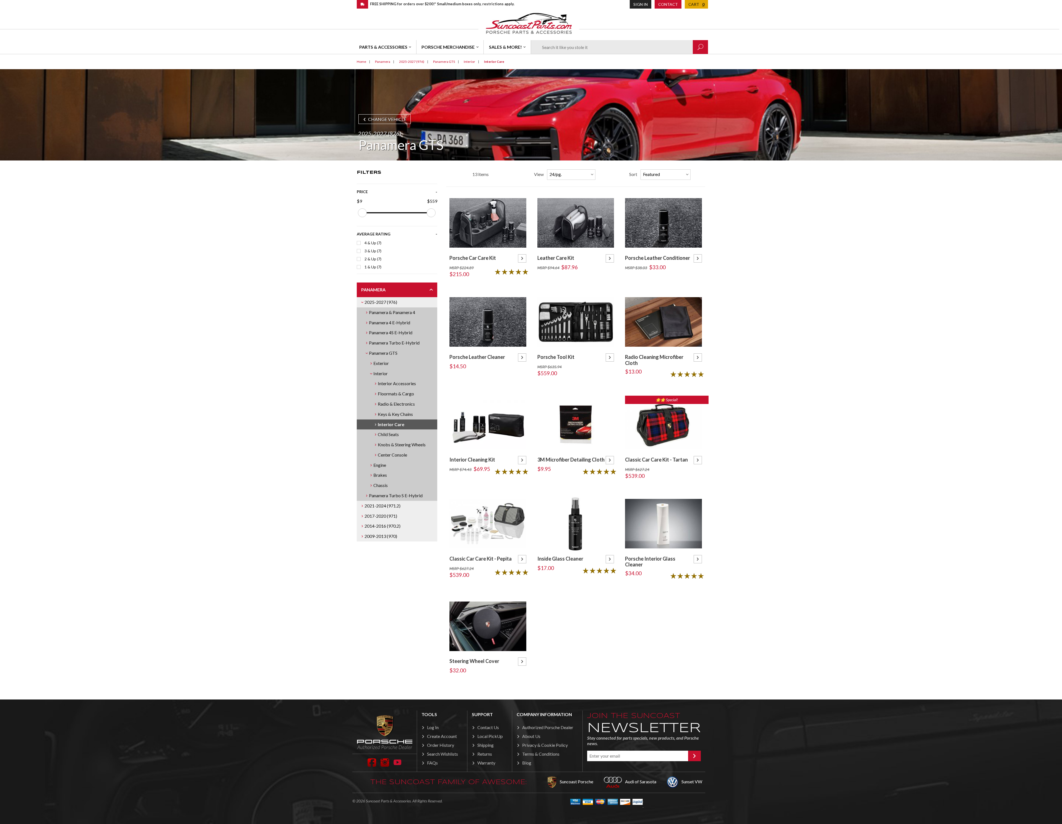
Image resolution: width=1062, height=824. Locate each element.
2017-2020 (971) (381, 516)
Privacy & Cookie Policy (545, 745)
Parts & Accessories (383, 47)
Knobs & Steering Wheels (402, 444)
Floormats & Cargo (396, 393)
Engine (379, 465)
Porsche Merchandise (448, 47)
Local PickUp (490, 736)
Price (362, 191)
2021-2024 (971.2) (382, 505)
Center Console (392, 454)
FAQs (432, 762)
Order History (440, 745)
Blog (526, 762)
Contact (668, 4)
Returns (484, 753)
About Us (531, 736)
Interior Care (391, 424)
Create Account (442, 736)
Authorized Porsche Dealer (547, 727)
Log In (433, 727)
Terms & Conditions (540, 753)
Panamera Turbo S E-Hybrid (396, 495)
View (539, 174)
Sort (633, 174)
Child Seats (388, 434)
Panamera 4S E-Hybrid (390, 332)
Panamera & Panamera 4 (392, 312)
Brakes (380, 475)
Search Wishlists (442, 753)
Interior (380, 373)
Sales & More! (505, 47)
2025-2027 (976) (381, 302)
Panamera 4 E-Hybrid (389, 322)
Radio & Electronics (396, 403)
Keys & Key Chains (395, 414)
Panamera (373, 289)
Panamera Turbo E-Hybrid (394, 342)
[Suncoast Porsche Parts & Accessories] (528, 23)
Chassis (380, 485)
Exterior (381, 363)
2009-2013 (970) (381, 536)
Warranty (486, 762)
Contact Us (488, 727)
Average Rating (374, 234)
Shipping (485, 745)
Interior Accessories (397, 383)
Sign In (640, 4)
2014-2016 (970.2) (382, 525)
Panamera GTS (383, 353)
